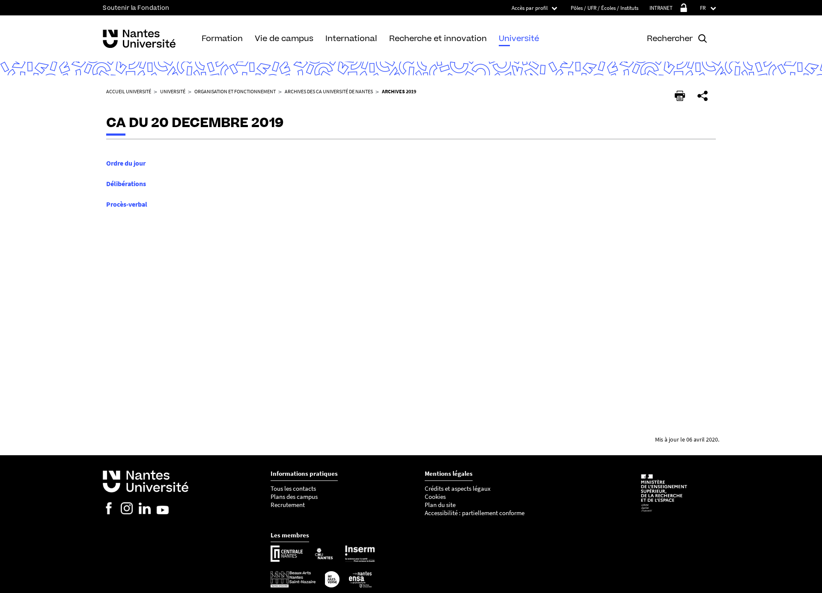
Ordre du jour (126, 163)
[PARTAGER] (703, 96)
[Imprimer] (680, 96)
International (351, 38)
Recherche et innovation (438, 38)
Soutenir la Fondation (136, 8)
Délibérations (126, 183)
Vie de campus (284, 38)
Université (519, 38)
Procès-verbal (126, 204)
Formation (222, 38)
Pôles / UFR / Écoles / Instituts (604, 8)
